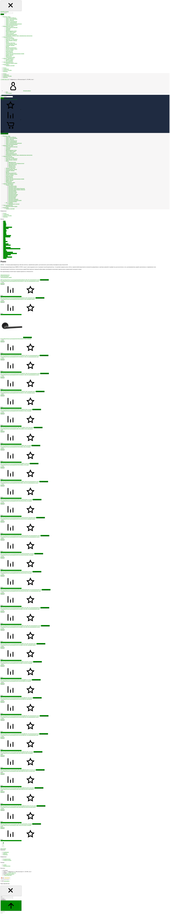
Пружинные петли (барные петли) (16, 163)
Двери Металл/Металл (11, 17)
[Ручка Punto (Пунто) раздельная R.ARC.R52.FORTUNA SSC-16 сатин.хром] (18, 769)
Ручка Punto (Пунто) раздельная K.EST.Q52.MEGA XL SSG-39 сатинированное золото (20, 627)
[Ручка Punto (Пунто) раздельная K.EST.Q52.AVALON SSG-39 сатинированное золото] (21, 535)
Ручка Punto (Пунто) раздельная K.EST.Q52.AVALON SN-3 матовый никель (18, 518)
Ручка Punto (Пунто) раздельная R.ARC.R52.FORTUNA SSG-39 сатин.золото (18, 807)
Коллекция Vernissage (13, 199)
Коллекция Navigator (13, 194)
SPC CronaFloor (9, 60)
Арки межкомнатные (8, 205)
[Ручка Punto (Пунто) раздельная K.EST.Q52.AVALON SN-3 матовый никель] (18, 517)
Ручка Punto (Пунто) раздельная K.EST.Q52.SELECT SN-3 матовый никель (18, 392)
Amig (4, 239)
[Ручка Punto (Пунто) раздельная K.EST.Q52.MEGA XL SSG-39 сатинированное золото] (21, 625)
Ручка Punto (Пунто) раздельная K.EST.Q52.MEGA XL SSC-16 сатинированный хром (20, 609)
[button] (10, 294)
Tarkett (4, 229)
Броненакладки (9, 51)
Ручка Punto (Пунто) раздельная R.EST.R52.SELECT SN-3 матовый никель (18, 299)
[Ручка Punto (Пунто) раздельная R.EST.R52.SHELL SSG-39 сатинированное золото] (20, 481)
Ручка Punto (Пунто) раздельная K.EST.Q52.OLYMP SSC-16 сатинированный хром (19, 735)
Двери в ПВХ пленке (11, 32)
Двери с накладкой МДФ (11, 19)
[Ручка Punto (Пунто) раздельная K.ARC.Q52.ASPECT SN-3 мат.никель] (17, 427)
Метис (4, 232)
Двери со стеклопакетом (11, 21)
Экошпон (8, 29)
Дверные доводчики (10, 42)
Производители (6, 865)
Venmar (4, 234)
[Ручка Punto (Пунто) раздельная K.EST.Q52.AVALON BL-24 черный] (17, 499)
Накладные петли (12, 164)
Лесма (4, 226)
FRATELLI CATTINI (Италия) (10, 253)
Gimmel (5, 258)
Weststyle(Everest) (7, 235)
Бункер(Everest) (6, 236)
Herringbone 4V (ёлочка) (13, 204)
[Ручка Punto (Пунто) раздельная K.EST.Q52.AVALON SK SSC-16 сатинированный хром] (21, 589)
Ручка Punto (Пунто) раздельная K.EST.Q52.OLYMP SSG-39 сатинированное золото (20, 717)
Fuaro (4, 242)
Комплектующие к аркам (11, 63)
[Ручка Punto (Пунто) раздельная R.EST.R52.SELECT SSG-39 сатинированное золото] (20, 279)
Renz (4, 238)
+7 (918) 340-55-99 (13, 99)
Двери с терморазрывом (11, 22)
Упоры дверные (9, 52)
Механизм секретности (11, 47)
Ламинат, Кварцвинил (8, 183)
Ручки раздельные (10, 38)
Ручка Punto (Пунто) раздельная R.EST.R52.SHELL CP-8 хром (15, 464)
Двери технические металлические (14, 23)
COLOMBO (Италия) (8, 252)
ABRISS (5, 251)
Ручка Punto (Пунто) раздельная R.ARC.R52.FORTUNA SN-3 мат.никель (17, 789)
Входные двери (6, 136)
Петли (7, 41)
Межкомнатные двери (8, 145)
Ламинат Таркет (9, 59)
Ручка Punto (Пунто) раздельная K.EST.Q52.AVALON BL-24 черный (16, 500)
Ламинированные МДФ (11, 34)
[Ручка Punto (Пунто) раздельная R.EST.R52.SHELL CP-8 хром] (15, 463)
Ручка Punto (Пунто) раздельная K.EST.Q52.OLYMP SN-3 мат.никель (16, 699)
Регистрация (5, 11)
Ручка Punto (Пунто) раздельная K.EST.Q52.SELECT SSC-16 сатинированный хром (20, 356)
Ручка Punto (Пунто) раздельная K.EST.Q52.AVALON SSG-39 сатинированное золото (20, 536)
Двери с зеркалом (10, 20)
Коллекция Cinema (12, 192)
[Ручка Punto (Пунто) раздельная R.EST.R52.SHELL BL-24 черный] (16, 445)
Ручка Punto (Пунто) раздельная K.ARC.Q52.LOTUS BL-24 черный (16, 825)
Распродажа (6, 207)
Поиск (2, 14)
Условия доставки (7, 860)
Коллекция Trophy (12, 187)
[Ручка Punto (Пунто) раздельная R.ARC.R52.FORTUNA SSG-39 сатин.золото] (19, 805)
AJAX (4, 246)
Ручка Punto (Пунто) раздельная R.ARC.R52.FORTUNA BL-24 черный (17, 753)
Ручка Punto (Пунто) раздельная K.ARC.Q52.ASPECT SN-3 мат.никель (17, 428)
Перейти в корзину (5, 296)
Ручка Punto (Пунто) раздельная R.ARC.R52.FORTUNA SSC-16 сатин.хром (18, 771)
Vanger (4, 233)
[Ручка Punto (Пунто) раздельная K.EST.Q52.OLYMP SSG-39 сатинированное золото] (20, 715)
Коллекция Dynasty (12, 195)
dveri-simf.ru (6, 881)
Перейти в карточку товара (15, 296)
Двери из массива (10, 33)
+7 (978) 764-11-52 (5, 79)
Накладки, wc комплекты (11, 39)
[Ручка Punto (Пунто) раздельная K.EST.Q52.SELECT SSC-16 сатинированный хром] (20, 355)
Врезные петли (11, 165)
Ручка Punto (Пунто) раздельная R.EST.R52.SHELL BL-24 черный (15, 446)
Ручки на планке (9, 50)
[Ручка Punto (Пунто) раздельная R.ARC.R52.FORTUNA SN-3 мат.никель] (18, 787)
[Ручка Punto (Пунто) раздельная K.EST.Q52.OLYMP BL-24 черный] (16, 679)
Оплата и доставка (7, 76)
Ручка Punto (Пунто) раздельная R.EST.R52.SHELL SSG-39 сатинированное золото (19, 482)
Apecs (4, 222)
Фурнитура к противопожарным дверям (15, 53)
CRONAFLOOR (7, 247)
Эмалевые (8, 28)
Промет (5, 230)
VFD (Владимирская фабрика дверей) (11, 248)
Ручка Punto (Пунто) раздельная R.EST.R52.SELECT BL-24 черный (16, 338)
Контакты (5, 77)
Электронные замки (10, 57)
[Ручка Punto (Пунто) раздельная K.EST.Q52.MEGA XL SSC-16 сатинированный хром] (21, 607)
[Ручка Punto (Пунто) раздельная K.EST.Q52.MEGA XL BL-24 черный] (17, 661)
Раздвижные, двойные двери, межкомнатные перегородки (19, 35)
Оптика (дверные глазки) (11, 48)
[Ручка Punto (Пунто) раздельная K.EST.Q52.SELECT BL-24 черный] (16, 409)
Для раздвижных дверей (11, 44)
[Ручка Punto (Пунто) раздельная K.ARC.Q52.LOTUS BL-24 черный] (16, 823)
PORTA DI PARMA (7, 257)
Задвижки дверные (10, 45)
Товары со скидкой (10, 65)
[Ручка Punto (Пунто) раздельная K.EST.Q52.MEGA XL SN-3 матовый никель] (19, 643)
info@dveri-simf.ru (10, 874)
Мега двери (5, 244)
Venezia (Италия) (7, 254)
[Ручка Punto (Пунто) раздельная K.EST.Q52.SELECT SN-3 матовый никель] (18, 391)
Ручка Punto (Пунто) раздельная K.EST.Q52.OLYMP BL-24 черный (16, 681)
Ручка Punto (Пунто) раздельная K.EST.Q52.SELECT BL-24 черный (16, 410)
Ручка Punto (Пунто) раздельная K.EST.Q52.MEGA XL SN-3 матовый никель (18, 645)
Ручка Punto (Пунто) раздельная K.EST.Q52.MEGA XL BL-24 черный (16, 663)
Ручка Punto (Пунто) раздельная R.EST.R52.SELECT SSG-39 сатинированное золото (20, 281)
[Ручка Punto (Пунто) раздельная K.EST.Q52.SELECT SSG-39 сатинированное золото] (20, 373)
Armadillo (5, 241)
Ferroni (4, 224)
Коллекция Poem (12, 196)
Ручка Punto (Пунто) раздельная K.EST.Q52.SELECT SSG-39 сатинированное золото (20, 374)
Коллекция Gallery (12, 186)
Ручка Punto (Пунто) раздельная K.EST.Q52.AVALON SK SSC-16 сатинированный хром (21, 591)
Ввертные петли (12, 162)
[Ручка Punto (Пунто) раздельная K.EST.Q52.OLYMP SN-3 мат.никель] (17, 697)
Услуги (4, 73)
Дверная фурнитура (7, 156)
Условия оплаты (6, 859)
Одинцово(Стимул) (7, 227)
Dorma (4, 223)
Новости (5, 853)
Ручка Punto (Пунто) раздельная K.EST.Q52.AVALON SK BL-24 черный (17, 554)
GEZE (4, 249)
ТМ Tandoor (6, 228)
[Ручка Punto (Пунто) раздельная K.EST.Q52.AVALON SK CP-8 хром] (17, 571)
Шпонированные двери (11, 31)
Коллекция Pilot (12, 198)
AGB (4, 221)
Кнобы (7, 46)
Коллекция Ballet (12, 190)
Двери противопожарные (11, 25)
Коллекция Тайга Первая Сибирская (16, 189)
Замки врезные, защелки (11, 40)
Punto (4, 240)
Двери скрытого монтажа (11, 27)
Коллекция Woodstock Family (15, 200)
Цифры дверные (9, 54)
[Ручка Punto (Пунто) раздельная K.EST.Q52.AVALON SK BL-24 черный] (17, 553)
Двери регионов (7, 245)
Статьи (4, 864)
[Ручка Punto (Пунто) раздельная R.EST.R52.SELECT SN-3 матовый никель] (18, 297)
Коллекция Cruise (12, 193)
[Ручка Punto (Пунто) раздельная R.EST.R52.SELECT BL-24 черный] (12, 337)
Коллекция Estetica (12, 201)
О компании (6, 74)
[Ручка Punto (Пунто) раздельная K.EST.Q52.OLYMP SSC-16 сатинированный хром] (20, 733)
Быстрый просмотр (44, 279)
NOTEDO (5, 255)
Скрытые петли (12, 167)
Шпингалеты (9, 56)
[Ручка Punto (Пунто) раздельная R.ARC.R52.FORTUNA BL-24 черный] (17, 751)
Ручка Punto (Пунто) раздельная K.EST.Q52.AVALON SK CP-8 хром (16, 572)
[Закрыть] (11, 891)
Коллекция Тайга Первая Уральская (16, 188)
